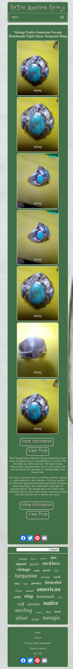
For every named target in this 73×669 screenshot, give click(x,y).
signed (21, 564)
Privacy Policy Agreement (38, 643)
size (53, 557)
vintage (23, 569)
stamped (39, 612)
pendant (34, 604)
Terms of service (37, 648)
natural (29, 591)
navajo (51, 617)
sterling (23, 610)
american (48, 589)
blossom (34, 559)
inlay (17, 583)
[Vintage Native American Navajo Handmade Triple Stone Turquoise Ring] (38, 68)
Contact (38, 638)
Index (38, 632)
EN (35, 653)
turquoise (26, 576)
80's (60, 597)
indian (56, 570)
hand (37, 570)
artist (17, 597)
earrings (45, 577)
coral (57, 577)
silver (22, 618)
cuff (20, 603)
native (50, 603)
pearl (46, 570)
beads (35, 619)
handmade (45, 596)
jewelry (36, 583)
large (26, 584)
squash (43, 558)
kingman (23, 559)
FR (40, 653)
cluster (19, 590)
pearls (34, 564)
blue (48, 611)
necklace (51, 563)
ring (28, 596)
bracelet (53, 582)
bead (57, 611)
